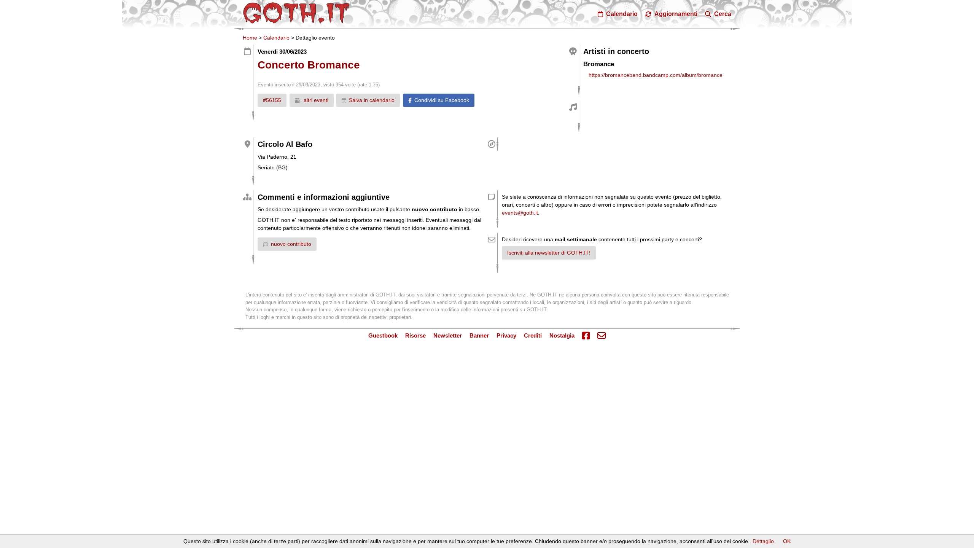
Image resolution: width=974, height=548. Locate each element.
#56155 (272, 100)
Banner (479, 335)
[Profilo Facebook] (586, 336)
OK (787, 541)
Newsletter (447, 335)
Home (250, 38)
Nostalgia (562, 335)
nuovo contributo (291, 244)
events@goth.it (520, 213)
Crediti (533, 335)
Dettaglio (763, 541)
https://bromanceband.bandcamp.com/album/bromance (656, 75)
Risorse (415, 335)
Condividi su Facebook (441, 100)
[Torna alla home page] (296, 13)
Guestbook (383, 335)
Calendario (276, 38)
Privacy (506, 335)
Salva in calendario (372, 100)
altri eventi (315, 100)
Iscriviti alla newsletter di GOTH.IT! (548, 253)
